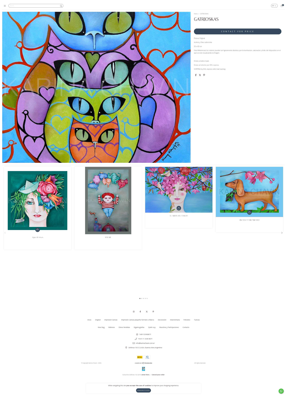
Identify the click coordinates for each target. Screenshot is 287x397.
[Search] (61, 6)
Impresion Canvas (110, 320)
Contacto (186, 327)
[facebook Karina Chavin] (140, 311)
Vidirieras (111, 327)
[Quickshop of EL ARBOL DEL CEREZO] (179, 208)
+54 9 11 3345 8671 (145, 339)
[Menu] (5, 6)
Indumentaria (175, 320)
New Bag (101, 327)
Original (98, 320)
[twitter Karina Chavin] (147, 311)
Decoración (162, 320)
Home (196, 14)
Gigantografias (139, 327)
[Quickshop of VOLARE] (108, 229)
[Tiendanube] (144, 363)
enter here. (146, 375)
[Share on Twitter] (200, 75)
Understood (143, 390)
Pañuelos (187, 320)
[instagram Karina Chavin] (134, 311)
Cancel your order (158, 375)
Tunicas (197, 320)
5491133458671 (145, 334)
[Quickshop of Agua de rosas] (37, 229)
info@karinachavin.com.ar (145, 343)
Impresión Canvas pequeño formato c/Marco (137, 320)
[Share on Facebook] (196, 75)
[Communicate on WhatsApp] (281, 391)
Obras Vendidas (124, 327)
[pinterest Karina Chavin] (153, 311)
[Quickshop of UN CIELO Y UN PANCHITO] (249, 212)
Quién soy (151, 327)
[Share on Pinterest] (204, 75)
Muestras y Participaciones (169, 327)
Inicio (89, 320)
